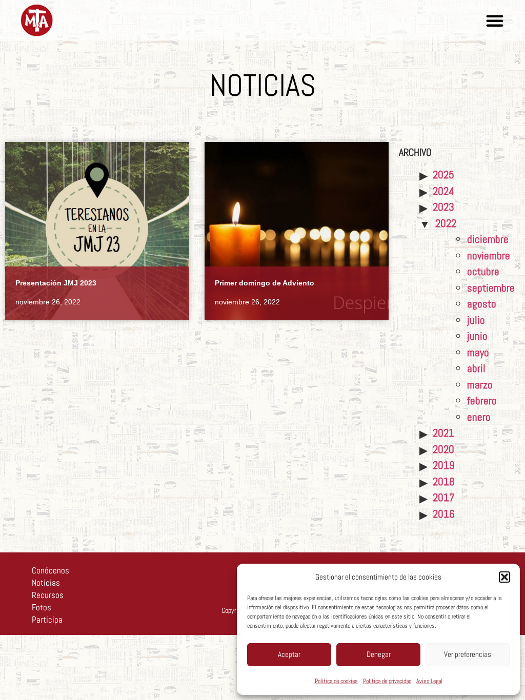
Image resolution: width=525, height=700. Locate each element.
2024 (443, 191)
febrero (482, 400)
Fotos (41, 607)
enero (479, 417)
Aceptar (289, 654)
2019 (444, 465)
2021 (443, 433)
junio (477, 336)
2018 (444, 481)
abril (476, 368)
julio (476, 320)
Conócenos (50, 570)
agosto (481, 304)
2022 (445, 223)
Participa (47, 619)
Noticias (46, 582)
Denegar (379, 654)
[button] (504, 577)
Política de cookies (336, 681)
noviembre (488, 255)
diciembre (488, 239)
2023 (443, 207)
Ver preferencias (467, 654)
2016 (444, 514)
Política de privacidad (387, 681)
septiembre (491, 288)
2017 (444, 497)
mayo (478, 352)
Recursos (48, 595)
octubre (483, 271)
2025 (443, 174)
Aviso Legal (429, 681)
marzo (480, 385)
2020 (443, 449)
